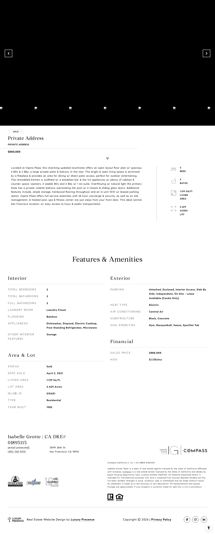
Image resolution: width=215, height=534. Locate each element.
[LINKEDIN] (204, 519)
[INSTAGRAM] (195, 519)
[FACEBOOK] (187, 519)
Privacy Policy (161, 519)
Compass (127, 472)
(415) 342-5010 (17, 451)
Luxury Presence (83, 519)
